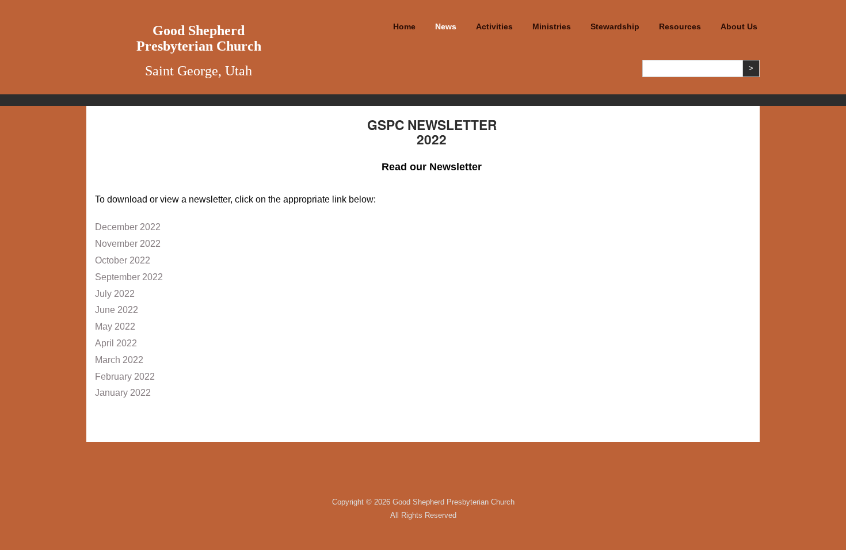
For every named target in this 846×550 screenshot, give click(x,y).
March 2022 (119, 360)
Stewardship (614, 26)
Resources (680, 26)
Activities (494, 26)
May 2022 (115, 326)
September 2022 (129, 277)
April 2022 (116, 343)
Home (404, 26)
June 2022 (116, 310)
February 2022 (125, 376)
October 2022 (122, 260)
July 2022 (115, 294)
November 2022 (128, 244)
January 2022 (123, 393)
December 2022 (128, 227)
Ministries (551, 26)
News (445, 26)
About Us (739, 26)
